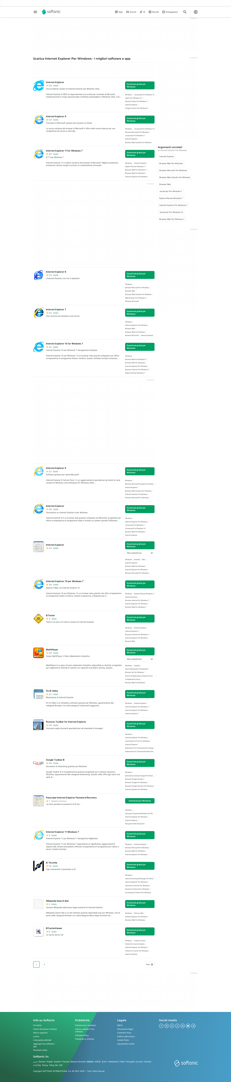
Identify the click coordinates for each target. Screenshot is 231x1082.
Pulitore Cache (139, 941)
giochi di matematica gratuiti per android (140, 676)
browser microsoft (132, 301)
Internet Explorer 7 (132, 631)
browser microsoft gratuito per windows (140, 484)
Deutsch (42, 1061)
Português (130, 1061)
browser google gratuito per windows (139, 786)
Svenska (147, 1061)
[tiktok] (172, 1026)
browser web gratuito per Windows (138, 142)
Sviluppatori (172, 12)
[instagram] (166, 1026)
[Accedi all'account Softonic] (195, 12)
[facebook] (161, 1026)
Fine (148, 964)
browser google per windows (136, 782)
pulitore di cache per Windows (136, 951)
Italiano (90, 1061)
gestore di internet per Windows (137, 889)
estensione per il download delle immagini (140, 751)
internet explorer (131, 105)
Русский (139, 1061)
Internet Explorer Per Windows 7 (137, 707)
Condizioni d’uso (124, 1032)
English (50, 1061)
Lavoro (36, 1036)
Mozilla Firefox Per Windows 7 (136, 101)
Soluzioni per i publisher (85, 1025)
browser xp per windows (134, 672)
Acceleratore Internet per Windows (138, 893)
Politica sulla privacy (126, 1036)
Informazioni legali (125, 1029)
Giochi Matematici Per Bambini (136, 669)
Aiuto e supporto (40, 1032)
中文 (61, 1065)
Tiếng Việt (53, 1065)
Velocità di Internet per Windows (137, 886)
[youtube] (188, 1026)
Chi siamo (37, 1025)
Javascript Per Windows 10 (144, 95)
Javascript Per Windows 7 (135, 135)
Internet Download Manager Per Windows (140, 879)
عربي (35, 1061)
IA (144, 12)
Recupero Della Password (134, 824)
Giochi (133, 12)
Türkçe (45, 1065)
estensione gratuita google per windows (140, 776)
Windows (128, 95)
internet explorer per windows (136, 177)
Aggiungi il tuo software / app (44, 1045)
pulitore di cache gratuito (135, 944)
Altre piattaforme (134, 553)
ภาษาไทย (37, 1065)
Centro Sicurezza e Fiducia (45, 1029)
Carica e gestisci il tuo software (84, 1030)
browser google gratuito (134, 779)
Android (137, 559)
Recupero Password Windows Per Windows (140, 813)
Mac (143, 559)
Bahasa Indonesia (78, 1061)
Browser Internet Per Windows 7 (137, 370)
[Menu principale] (35, 12)
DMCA (120, 1025)
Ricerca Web (138, 913)
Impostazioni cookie (125, 1044)
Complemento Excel (132, 679)
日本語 (98, 1061)
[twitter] (177, 1026)
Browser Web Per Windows (135, 173)
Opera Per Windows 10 (133, 98)
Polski (122, 1061)
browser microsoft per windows (137, 132)
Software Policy (82, 1035)
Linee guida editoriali (42, 1040)
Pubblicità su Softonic (84, 1039)
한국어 (104, 1061)
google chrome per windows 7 (136, 108)
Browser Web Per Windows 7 (135, 170)
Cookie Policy (123, 1040)
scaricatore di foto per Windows (137, 741)
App (121, 12)
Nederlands (113, 1061)
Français (65, 1061)
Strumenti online (40, 1050)
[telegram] (193, 1026)
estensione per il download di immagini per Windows (140, 748)
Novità (155, 12)
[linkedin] (182, 1026)
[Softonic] (51, 12)
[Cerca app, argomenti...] (185, 12)
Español (57, 1061)
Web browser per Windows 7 (135, 298)
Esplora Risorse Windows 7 (135, 166)
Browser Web (130, 291)
